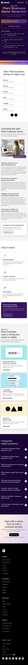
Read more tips (8, 232)
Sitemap (4, 652)
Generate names (15, 26)
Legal (3, 646)
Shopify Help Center (7, 623)
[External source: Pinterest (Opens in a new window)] (23, 658)
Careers (4, 565)
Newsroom (5, 570)
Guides (4, 606)
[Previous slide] (12, 115)
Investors (4, 568)
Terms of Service (6, 643)
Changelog (5, 614)
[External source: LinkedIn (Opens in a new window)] (19, 658)
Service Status (5, 631)
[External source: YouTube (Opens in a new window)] (10, 658)
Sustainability (5, 573)
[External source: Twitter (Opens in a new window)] (6, 658)
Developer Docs (6, 582)
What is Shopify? (6, 560)
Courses (4, 609)
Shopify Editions (6, 562)
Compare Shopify (6, 604)
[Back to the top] (3, 550)
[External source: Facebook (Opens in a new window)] (3, 658)
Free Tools (5, 612)
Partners (4, 590)
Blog (3, 601)
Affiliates (4, 592)
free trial (9, 295)
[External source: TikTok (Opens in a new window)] (16, 658)
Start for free (7, 315)
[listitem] (14, 95)
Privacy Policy (5, 649)
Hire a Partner (5, 628)
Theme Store (5, 584)
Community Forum (6, 626)
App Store (4, 587)
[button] (26, 2)
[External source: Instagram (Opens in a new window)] (13, 658)
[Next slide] (15, 115)
